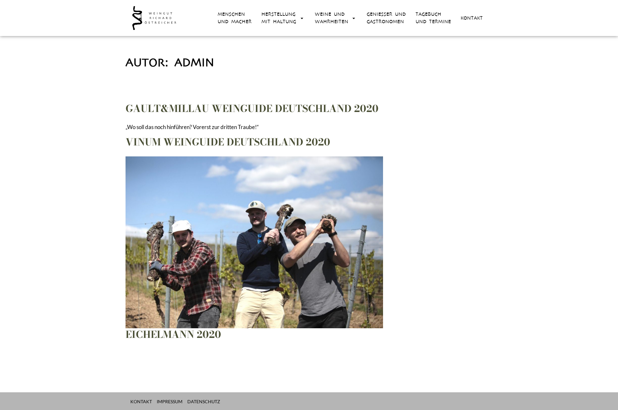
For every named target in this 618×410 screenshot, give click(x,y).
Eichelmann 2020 (173, 334)
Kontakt (472, 18)
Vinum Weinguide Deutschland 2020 (228, 142)
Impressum (170, 401)
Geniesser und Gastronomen (386, 17)
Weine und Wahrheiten (331, 17)
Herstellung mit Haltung (278, 17)
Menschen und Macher (235, 17)
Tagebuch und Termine (433, 17)
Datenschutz (203, 401)
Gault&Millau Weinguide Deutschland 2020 (252, 108)
